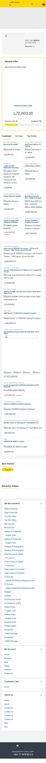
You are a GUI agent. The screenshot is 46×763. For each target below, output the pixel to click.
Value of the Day (11, 509)
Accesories (8, 630)
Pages (6, 666)
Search (32, 3)
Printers (21, 383)
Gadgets (7, 592)
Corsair (12, 268)
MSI (21, 330)
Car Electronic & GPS (12, 599)
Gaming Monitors (9, 420)
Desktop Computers (35, 218)
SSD (8, 289)
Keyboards (28, 164)
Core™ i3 (32, 142)
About (6, 700)
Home (6, 654)
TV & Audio (8, 577)
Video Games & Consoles (14, 569)
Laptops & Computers (12, 531)
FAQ (6, 723)
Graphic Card (33, 194)
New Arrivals (9, 524)
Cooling (6, 268)
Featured (6, 136)
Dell (37, 142)
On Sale (19, 136)
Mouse (12, 194)
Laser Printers (13, 218)
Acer (26, 218)
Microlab (6, 142)
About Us (8, 658)
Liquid (17, 268)
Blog (6, 662)
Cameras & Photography (14, 546)
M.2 (5, 289)
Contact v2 (8, 715)
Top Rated (31, 136)
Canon (6, 218)
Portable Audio (10, 622)
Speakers (13, 142)
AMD (5, 311)
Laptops (16, 330)
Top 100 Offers (10, 516)
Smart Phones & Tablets (13, 554)
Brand (27, 142)
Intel (40, 142)
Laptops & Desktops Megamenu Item (20, 580)
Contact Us (8, 673)
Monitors (19, 420)
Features (7, 670)
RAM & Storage (12, 633)
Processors (15, 246)
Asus (26, 194)
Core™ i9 (7, 330)
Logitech (36, 164)
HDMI (5, 439)
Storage (13, 289)
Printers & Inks (9, 607)
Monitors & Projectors (30, 420)
